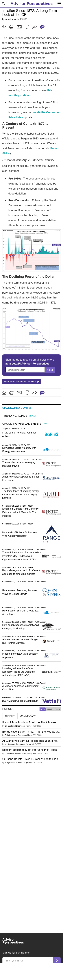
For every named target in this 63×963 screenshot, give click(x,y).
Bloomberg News (23, 725)
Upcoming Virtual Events (21, 423)
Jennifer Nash (12, 19)
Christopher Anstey (13, 753)
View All (32, 416)
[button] (4, 27)
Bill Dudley (9, 725)
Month (50, 709)
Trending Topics (15, 415)
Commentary (27, 716)
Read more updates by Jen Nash (20, 381)
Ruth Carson (10, 735)
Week (42, 709)
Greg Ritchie (10, 762)
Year (57, 709)
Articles (10, 716)
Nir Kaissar (9, 744)
